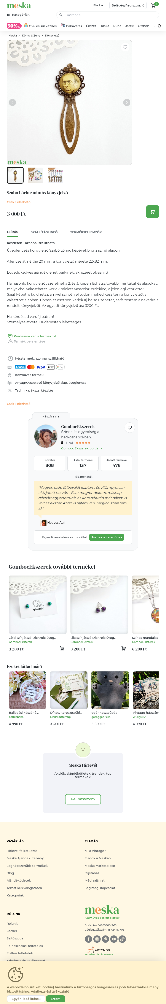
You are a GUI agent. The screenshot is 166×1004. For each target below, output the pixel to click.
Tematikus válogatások (24, 888)
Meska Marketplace (100, 866)
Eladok (98, 5)
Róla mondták (83, 476)
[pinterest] (105, 939)
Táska (105, 26)
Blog (10, 873)
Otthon (143, 26)
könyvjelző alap (55, 383)
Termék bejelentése (29, 341)
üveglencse (77, 383)
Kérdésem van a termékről (35, 336)
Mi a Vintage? (95, 851)
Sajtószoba (15, 938)
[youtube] (114, 939)
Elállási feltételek (20, 953)
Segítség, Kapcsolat (100, 888)
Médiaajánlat (95, 880)
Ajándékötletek (19, 880)
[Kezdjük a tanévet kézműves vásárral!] (14, 26)
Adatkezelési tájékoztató (50, 991)
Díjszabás (92, 873)
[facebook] (88, 939)
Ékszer (91, 26)
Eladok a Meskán (98, 858)
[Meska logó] (19, 5)
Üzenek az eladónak (107, 537)
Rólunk (12, 924)
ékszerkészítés (42, 390)
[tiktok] (122, 939)
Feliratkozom (83, 799)
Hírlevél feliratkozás (22, 851)
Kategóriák (15, 895)
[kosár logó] (153, 5)
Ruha (117, 26)
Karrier (12, 931)
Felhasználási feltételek (25, 946)
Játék (129, 26)
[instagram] (97, 939)
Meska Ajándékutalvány (25, 858)
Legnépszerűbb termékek (27, 866)
